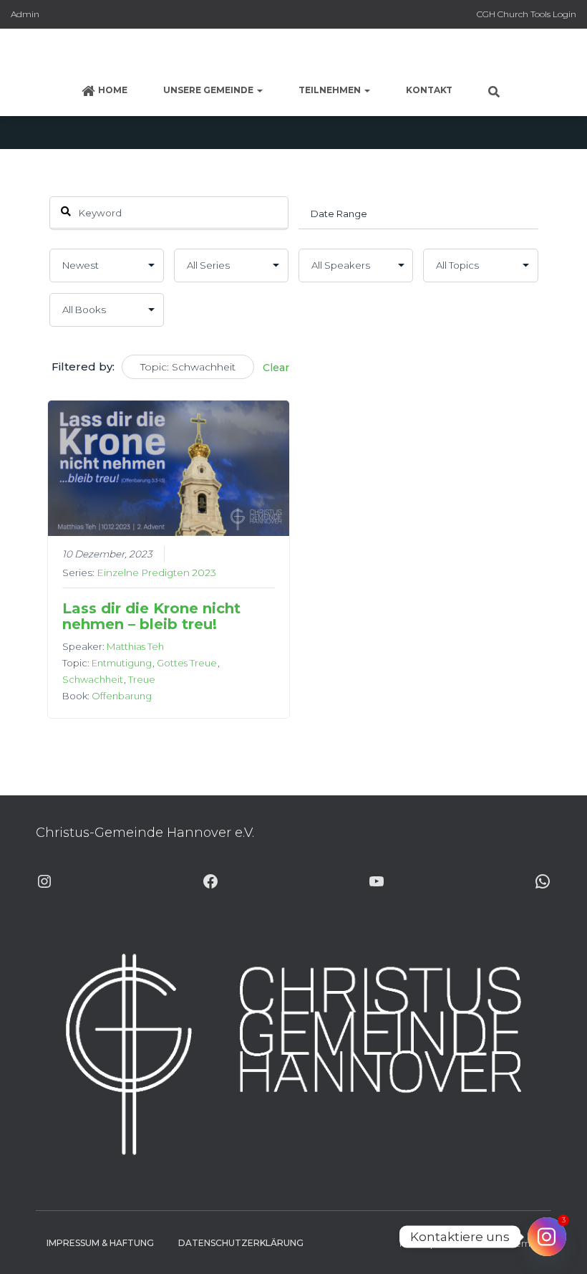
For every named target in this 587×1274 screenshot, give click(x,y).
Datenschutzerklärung (241, 1242)
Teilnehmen (331, 90)
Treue (141, 679)
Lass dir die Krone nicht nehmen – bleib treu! (151, 616)
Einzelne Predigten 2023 (156, 572)
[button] (259, 90)
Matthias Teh (135, 646)
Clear (276, 367)
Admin (25, 14)
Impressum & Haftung (100, 1242)
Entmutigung (122, 663)
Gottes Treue (187, 663)
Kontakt (429, 90)
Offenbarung (122, 695)
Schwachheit (92, 679)
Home (112, 90)
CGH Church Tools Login (526, 14)
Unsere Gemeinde (209, 90)
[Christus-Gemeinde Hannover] (293, 54)
